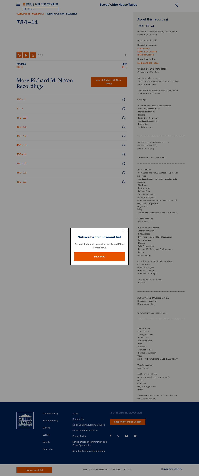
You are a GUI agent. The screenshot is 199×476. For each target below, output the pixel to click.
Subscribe (99, 256)
